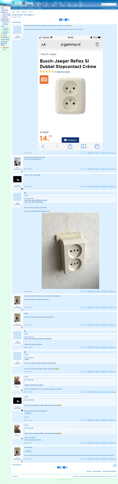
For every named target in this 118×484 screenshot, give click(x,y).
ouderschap (5, 24)
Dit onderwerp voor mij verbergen (109, 471)
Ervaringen (4, 20)
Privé (2, 26)
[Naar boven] (116, 476)
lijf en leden (5, 30)
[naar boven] (115, 465)
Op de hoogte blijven (97, 471)
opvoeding (5, 23)
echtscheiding (6, 21)
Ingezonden (5, 18)
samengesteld (6, 32)
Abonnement (75, 476)
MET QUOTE (91, 152)
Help (4, 49)
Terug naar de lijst (17, 22)
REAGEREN (83, 152)
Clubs (3, 45)
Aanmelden (113, 8)
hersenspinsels (6, 29)
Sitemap (15, 476)
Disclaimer (96, 476)
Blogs (5, 43)
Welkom (5, 10)
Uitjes (5, 36)
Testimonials (82, 476)
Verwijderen (110, 152)
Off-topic (4, 33)
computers (5, 16)
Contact (108, 476)
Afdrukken (89, 471)
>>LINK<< (28, 413)
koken (9, 15)
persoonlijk (5, 28)
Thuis (2, 8)
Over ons (112, 476)
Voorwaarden (89, 476)
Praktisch (4, 12)
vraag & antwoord (7, 13)
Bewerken (97, 152)
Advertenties (5, 39)
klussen (4, 15)
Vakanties (6, 37)
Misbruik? (104, 152)
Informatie (4, 42)
